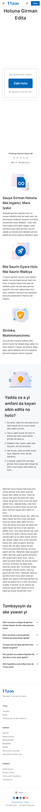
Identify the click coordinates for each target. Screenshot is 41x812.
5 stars (27, 157)
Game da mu (8, 769)
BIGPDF (6, 733)
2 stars (17, 157)
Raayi (5, 715)
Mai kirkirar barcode (11, 751)
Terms (26, 802)
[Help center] (27, 3)
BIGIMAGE (7, 744)
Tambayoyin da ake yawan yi (15, 718)
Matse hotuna (8, 736)
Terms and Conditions (12, 776)
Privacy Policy (8, 772)
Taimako (6, 711)
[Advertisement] (20, 43)
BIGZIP (5, 747)
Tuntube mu (7, 779)
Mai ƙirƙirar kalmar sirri (12, 754)
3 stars (20, 157)
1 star (14, 157)
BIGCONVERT (8, 740)
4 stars (23, 157)
